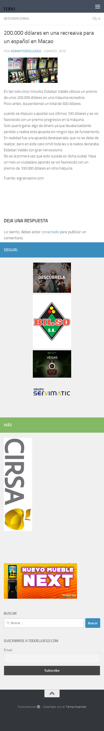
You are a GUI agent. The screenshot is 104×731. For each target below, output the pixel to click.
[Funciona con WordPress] (38, 706)
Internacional (17, 18)
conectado (50, 231)
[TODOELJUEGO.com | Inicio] (28, 6)
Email (8, 650)
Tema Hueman (76, 707)
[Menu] (97, 6)
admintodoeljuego (26, 51)
